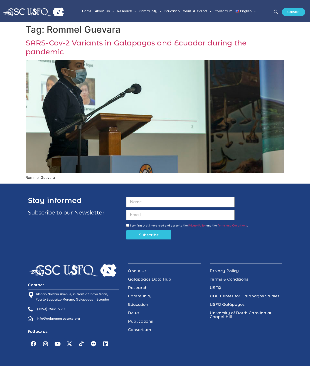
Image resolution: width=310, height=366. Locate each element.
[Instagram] (45, 343)
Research (124, 11)
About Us (102, 11)
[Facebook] (33, 343)
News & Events (195, 11)
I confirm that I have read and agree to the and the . (189, 225)
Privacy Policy (197, 225)
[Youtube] (57, 343)
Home (86, 11)
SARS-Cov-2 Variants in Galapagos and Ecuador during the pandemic (136, 47)
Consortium (223, 11)
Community (148, 11)
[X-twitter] (69, 343)
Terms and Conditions (232, 225)
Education (172, 11)
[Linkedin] (105, 343)
